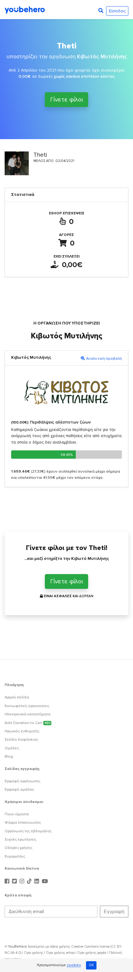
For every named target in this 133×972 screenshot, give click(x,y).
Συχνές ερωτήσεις (20, 839)
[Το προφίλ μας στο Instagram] (22, 881)
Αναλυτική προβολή (104, 358)
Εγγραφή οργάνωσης (22, 781)
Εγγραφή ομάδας (19, 789)
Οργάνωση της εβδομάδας (28, 831)
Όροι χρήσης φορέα (91, 953)
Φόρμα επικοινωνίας (23, 822)
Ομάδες (12, 748)
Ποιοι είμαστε (17, 814)
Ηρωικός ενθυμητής (22, 731)
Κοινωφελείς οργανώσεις (27, 706)
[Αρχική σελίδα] (24, 9)
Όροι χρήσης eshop (60, 953)
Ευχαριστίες (15, 856)
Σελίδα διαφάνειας (21, 739)
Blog (9, 756)
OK (91, 965)
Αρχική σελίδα (17, 697)
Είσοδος (117, 11)
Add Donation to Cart (27, 723)
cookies (74, 965)
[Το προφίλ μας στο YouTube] (45, 881)
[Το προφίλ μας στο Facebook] (8, 881)
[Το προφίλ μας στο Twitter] (15, 881)
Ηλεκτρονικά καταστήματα (27, 714)
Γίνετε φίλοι (66, 99)
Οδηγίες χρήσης (18, 848)
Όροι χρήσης (33, 953)
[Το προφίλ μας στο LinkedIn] (37, 881)
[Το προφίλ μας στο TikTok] (30, 881)
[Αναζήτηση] (101, 11)
